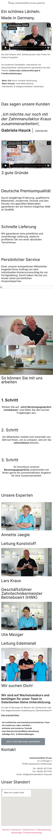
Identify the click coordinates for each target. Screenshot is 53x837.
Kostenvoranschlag (33, 832)
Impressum (16, 829)
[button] (23, 741)
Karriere (5, 829)
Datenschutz (29, 829)
